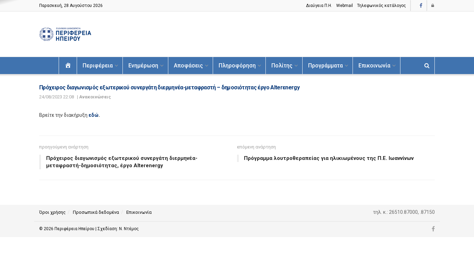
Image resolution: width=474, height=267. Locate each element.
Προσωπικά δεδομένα (96, 212)
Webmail (344, 5)
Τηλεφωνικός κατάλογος (381, 5)
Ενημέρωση (143, 65)
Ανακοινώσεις (95, 96)
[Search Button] (427, 65)
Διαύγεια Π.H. (319, 5)
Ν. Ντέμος (129, 228)
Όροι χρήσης (52, 212)
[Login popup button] (433, 5)
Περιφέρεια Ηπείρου (74, 228)
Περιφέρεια (98, 65)
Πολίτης (282, 65)
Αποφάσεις (188, 65)
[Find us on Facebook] (421, 5)
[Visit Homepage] (65, 34)
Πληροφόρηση (237, 65)
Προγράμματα (325, 65)
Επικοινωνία (374, 65)
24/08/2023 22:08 (56, 96)
